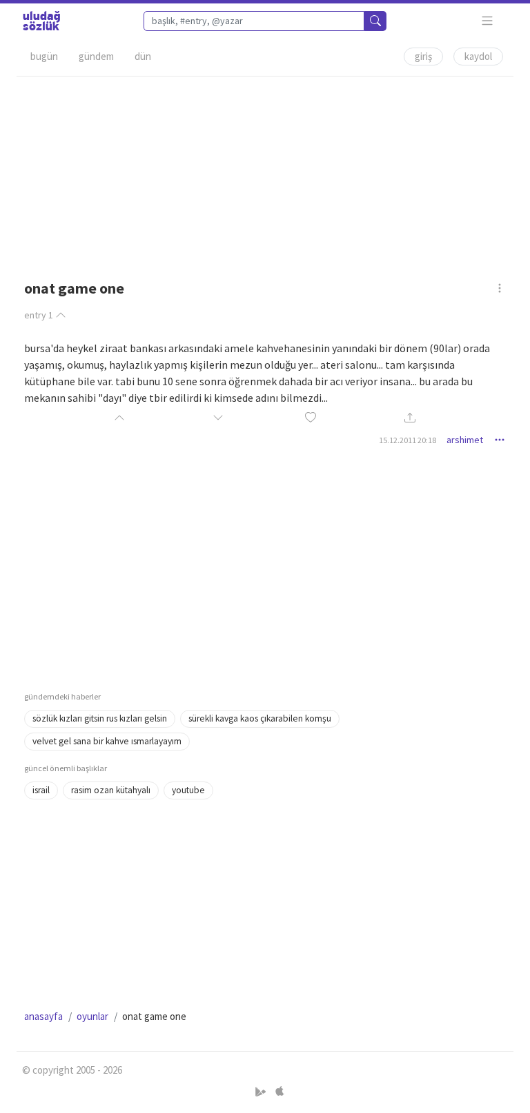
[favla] (310, 418)
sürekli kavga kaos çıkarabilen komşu (259, 718)
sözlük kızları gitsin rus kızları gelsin (99, 718)
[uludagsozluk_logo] (41, 20)
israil (41, 790)
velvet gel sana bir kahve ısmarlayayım (106, 741)
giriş (423, 56)
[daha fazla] (487, 21)
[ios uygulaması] (279, 1091)
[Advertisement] (265, 172)
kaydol (478, 56)
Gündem (96, 56)
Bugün (44, 56)
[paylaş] (410, 418)
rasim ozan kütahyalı (110, 790)
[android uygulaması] (261, 1091)
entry (38, 315)
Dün (143, 56)
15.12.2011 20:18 (407, 440)
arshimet (464, 439)
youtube (188, 790)
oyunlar (92, 1016)
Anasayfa (43, 1016)
